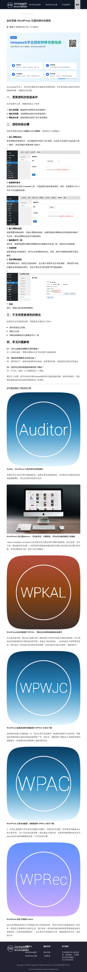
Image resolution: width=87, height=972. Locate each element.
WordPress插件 (35, 4)
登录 (77, 4)
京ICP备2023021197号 (61, 965)
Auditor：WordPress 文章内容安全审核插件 (25, 469)
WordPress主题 (51, 4)
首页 (23, 4)
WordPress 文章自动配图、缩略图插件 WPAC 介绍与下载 (30, 823)
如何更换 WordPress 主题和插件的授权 (29, 20)
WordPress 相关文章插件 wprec (20, 919)
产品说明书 (66, 4)
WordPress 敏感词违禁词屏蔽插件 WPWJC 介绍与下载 (29, 727)
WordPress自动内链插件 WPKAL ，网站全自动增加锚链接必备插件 (34, 632)
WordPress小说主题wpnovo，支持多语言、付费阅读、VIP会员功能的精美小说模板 (41, 536)
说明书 (35, 26)
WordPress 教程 (27, 13)
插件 (34, 86)
